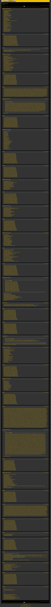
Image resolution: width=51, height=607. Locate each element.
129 (21, 6)
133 (26, 6)
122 (13, 6)
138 (32, 6)
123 (14, 6)
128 (20, 6)
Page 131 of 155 (4, 6)
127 (19, 6)
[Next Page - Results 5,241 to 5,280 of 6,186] (37, 6)
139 (33, 6)
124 (15, 6)
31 (10, 6)
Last (38, 6)
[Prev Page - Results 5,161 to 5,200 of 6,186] (8, 6)
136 (30, 6)
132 (25, 6)
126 (18, 6)
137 (31, 6)
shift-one (29, 606)
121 (12, 6)
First (7, 6)
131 (24, 6)
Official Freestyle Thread (5, 3)
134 (27, 6)
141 (36, 6)
